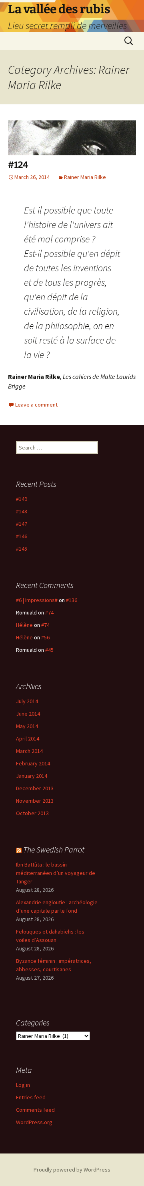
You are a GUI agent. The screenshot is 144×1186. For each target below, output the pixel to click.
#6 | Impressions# (37, 600)
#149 (21, 498)
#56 (45, 637)
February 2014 (33, 763)
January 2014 (31, 775)
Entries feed (31, 1097)
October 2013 (32, 813)
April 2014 (27, 738)
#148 (21, 511)
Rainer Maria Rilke (85, 177)
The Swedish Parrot (53, 849)
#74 (49, 612)
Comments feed (35, 1109)
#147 (21, 523)
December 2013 (35, 788)
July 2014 (27, 701)
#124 (18, 164)
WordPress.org (34, 1122)
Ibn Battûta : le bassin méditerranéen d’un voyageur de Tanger (55, 873)
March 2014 (29, 751)
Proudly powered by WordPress (72, 1169)
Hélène (24, 625)
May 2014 (27, 726)
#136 (71, 600)
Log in (23, 1084)
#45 (49, 649)
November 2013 (35, 800)
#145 (21, 548)
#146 (21, 536)
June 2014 (28, 713)
